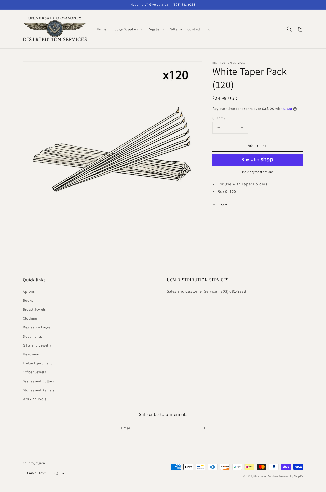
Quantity (218, 118)
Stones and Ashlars (39, 390)
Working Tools (34, 399)
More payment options (258, 172)
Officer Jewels (34, 372)
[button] (289, 29)
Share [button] (223, 204)
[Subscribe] (203, 428)
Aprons (29, 291)
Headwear (31, 354)
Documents (32, 336)
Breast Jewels (34, 309)
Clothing (30, 318)
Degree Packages (36, 327)
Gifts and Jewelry (37, 345)
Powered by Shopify (291, 476)
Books (28, 300)
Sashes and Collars (38, 381)
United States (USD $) (42, 473)
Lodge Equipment (37, 363)
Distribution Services (265, 476)
